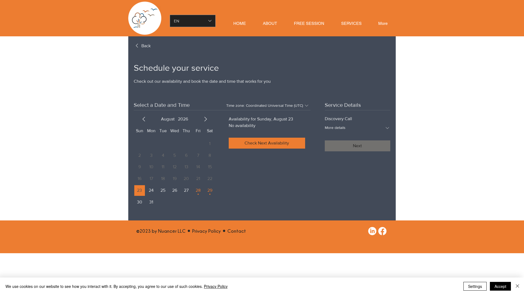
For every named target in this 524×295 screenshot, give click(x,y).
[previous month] (144, 119)
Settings (475, 286)
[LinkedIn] (372, 231)
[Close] (517, 286)
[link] (142, 46)
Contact (236, 231)
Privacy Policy (206, 231)
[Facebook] (382, 231)
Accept (500, 286)
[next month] (205, 119)
